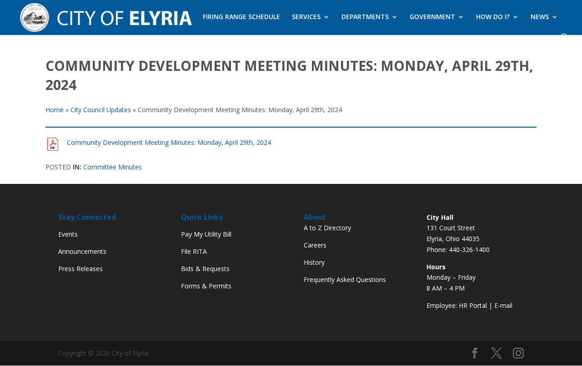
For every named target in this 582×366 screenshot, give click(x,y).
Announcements (82, 251)
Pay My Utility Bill (206, 234)
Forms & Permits (206, 286)
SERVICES (306, 17)
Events (68, 234)
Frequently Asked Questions (345, 279)
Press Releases (80, 268)
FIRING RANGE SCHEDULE (241, 17)
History (314, 262)
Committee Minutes (112, 167)
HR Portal (473, 305)
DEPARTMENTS (365, 17)
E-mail (503, 305)
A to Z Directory (327, 227)
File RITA (194, 251)
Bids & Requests (205, 268)
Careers (315, 245)
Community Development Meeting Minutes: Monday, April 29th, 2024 (169, 142)
